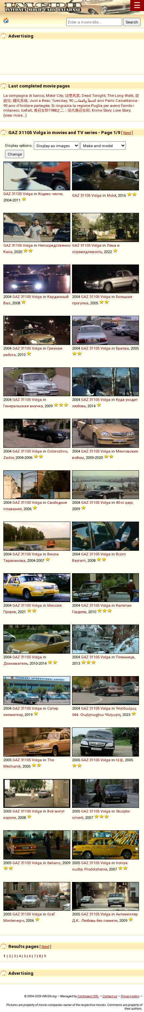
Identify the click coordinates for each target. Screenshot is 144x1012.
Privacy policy (130, 996)
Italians (54, 862)
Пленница (125, 657)
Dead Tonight (93, 95)
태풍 (119, 760)
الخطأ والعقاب (85, 100)
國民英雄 (20, 100)
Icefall (26, 110)
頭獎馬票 (72, 95)
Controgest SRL (88, 996)
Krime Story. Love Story (111, 110)
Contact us (109, 996)
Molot (111, 195)
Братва (122, 348)
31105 (17, 193)
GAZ (7, 193)
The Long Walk (120, 95)
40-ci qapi (124, 502)
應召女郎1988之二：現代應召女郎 (62, 110)
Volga (28, 193)
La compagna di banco (23, 95)
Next (127, 132)
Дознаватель (15, 663)
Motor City (54, 95)
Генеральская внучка (23, 406)
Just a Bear (39, 100)
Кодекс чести (50, 193)
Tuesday (59, 100)
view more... (15, 115)
